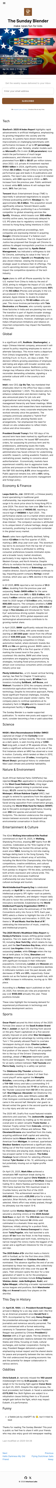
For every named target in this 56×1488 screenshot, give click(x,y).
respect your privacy (20, 109)
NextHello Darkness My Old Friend (14, 1456)
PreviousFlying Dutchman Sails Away (42, 1456)
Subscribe (28, 101)
